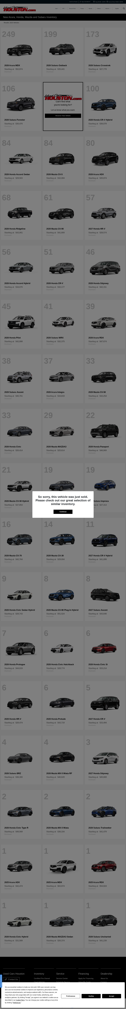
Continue (63, 512)
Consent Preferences (1, 981)
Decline (91, 996)
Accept (111, 996)
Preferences (70, 996)
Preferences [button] (17, 1003)
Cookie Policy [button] (20, 1000)
